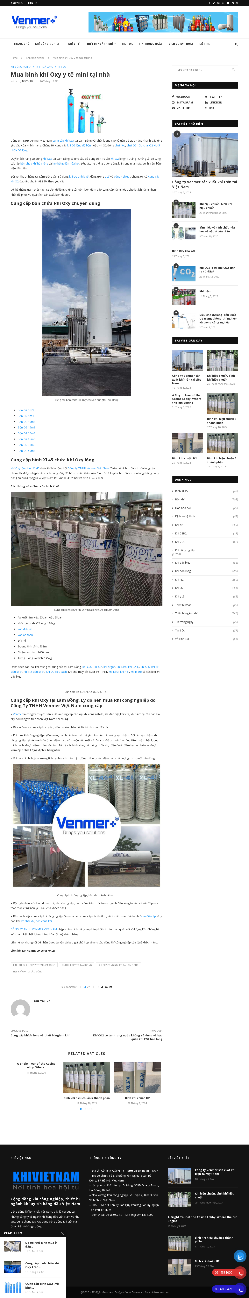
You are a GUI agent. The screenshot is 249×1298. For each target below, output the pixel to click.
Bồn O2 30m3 (26, 445)
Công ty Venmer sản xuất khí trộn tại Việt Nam (204, 184)
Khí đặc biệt (206, 562)
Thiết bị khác (206, 605)
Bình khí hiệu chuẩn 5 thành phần (87, 1098)
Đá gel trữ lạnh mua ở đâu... (41, 1244)
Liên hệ (32, 3)
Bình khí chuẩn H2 (137, 1098)
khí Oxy (47, 158)
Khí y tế (74, 44)
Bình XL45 (206, 491)
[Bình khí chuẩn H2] (137, 1077)
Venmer (18, 714)
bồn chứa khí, (44, 921)
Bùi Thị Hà (27, 81)
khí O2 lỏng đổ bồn (79, 145)
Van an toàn (25, 635)
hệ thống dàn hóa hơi (66, 163)
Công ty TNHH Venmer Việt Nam (88, 468)
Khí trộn (204, 291)
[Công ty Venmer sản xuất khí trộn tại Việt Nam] (205, 155)
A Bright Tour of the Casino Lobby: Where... (36, 1065)
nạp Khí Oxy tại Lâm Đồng (28, 971)
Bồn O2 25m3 (26, 439)
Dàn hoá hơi (206, 508)
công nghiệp (121, 176)
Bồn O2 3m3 (26, 410)
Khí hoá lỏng (45, 67)
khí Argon (109, 667)
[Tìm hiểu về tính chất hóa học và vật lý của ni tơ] (184, 233)
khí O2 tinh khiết (79, 176)
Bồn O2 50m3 (26, 451)
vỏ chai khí (27, 921)
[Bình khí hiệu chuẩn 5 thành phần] (86, 1077)
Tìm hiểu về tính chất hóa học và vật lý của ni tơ (217, 229)
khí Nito (122, 667)
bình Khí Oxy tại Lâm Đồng (77, 964)
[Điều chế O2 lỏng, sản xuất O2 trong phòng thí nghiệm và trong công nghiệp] (184, 320)
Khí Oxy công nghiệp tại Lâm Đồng (118, 964)
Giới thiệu (17, 3)
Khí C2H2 (206, 533)
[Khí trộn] (184, 297)
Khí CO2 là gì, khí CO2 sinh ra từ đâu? (217, 269)
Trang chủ (21, 44)
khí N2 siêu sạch (33, 672)
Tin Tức (127, 44)
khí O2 (115, 158)
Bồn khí (206, 499)
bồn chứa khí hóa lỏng (34, 163)
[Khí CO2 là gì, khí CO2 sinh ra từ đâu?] (184, 273)
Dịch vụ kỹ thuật (181, 44)
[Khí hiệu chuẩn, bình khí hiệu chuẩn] (184, 210)
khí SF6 (145, 667)
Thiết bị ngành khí (99, 44)
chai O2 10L (134, 145)
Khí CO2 (87, 667)
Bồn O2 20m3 (26, 433)
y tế (107, 176)
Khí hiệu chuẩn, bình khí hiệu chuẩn (215, 206)
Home (14, 58)
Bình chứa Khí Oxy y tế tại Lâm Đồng (34, 964)
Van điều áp (25, 629)
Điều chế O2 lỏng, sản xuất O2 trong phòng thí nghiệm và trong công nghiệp (218, 318)
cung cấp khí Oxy (63, 140)
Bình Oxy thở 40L (184, 251)
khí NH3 (114, 672)
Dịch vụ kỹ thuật (206, 516)
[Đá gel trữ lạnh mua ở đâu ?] (12, 1246)
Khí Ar (206, 525)
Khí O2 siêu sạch (56, 672)
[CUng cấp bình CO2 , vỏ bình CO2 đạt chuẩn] (12, 1287)
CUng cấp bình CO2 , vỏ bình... (42, 1285)
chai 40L (120, 145)
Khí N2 (206, 579)
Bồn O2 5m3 (26, 416)
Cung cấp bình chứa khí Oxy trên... (42, 1265)
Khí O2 (62, 67)
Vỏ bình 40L (206, 639)
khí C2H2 (133, 667)
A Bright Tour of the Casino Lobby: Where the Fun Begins (186, 399)
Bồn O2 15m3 (26, 427)
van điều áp (148, 916)
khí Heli (124, 672)
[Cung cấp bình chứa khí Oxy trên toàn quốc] (12, 1267)
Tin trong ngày (151, 44)
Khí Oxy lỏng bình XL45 (25, 468)
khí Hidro (136, 672)
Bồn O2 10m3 (26, 422)
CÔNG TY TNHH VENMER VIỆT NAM (34, 929)
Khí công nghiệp (47, 44)
